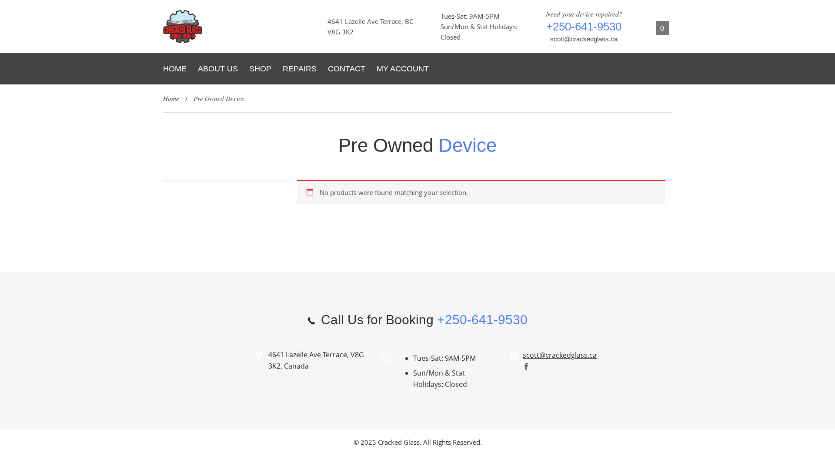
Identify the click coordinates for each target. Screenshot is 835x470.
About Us (218, 68)
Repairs (300, 68)
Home (175, 68)
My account (403, 68)
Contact (346, 68)
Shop (260, 68)
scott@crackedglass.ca (584, 39)
